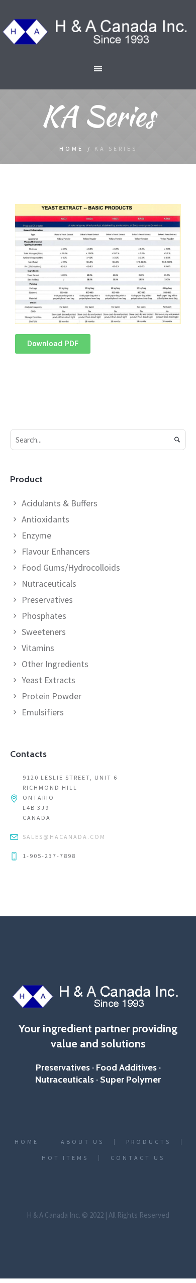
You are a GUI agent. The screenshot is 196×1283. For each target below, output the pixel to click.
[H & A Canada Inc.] (98, 31)
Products (148, 1142)
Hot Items (65, 1158)
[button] (52, 344)
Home (71, 148)
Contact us (138, 1158)
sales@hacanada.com (64, 836)
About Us (82, 1142)
